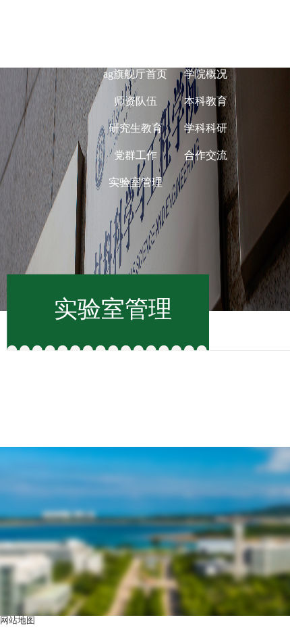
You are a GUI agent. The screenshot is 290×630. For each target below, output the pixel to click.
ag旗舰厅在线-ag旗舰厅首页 (135, 60)
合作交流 (205, 155)
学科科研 (205, 128)
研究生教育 (136, 128)
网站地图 (17, 620)
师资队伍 (135, 101)
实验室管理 (136, 182)
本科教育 (205, 101)
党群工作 (135, 155)
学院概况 (205, 74)
